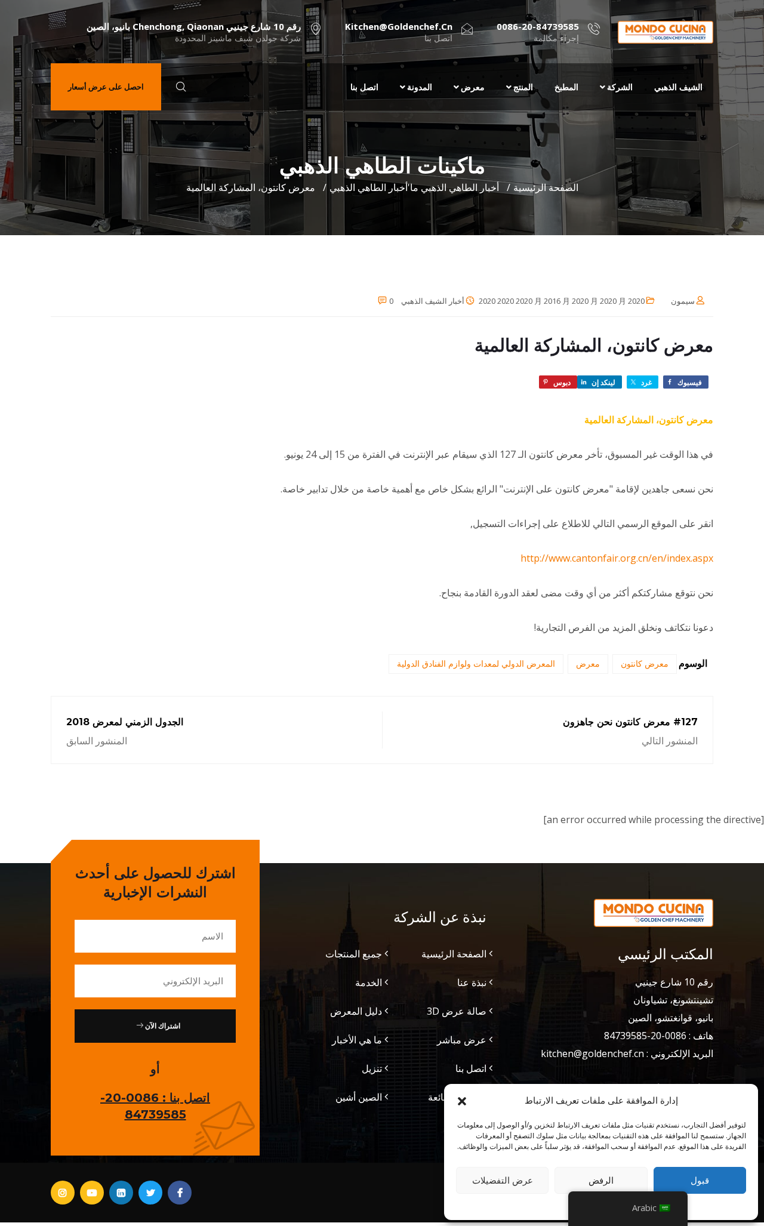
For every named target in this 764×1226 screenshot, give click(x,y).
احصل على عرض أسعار (106, 86)
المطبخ (566, 87)
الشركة (620, 87)
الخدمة (368, 982)
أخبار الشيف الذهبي (432, 300)
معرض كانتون (644, 663)
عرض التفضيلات (502, 1180)
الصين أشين (358, 1097)
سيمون (683, 300)
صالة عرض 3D (456, 1011)
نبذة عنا (471, 982)
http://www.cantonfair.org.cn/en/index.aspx (616, 558)
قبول (700, 1180)
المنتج (523, 87)
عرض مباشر (461, 1039)
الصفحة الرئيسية (545, 187)
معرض (473, 87)
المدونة (419, 87)
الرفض (601, 1180)
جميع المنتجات (353, 953)
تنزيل (372, 1068)
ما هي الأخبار (357, 1039)
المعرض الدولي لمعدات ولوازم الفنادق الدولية (476, 663)
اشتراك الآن (161, 1026)
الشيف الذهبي (678, 87)
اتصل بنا (364, 87)
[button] (462, 1100)
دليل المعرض (356, 1011)
